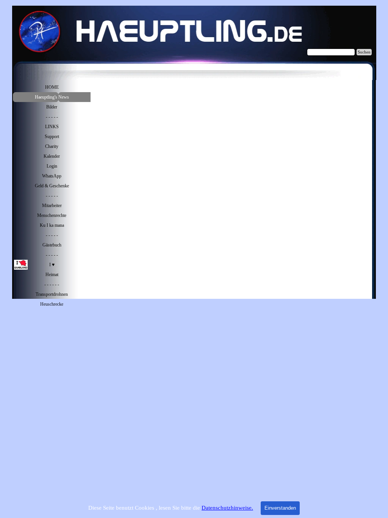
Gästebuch (51, 245)
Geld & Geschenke (52, 185)
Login (52, 166)
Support (52, 136)
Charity (51, 146)
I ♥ (52, 264)
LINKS (52, 126)
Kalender (52, 156)
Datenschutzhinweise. (227, 508)
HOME (52, 87)
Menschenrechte (51, 215)
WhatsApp (51, 176)
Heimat (51, 274)
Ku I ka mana (52, 225)
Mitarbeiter (52, 205)
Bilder (51, 107)
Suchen (364, 52)
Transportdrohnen (52, 294)
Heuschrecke (51, 304)
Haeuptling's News (52, 97)
